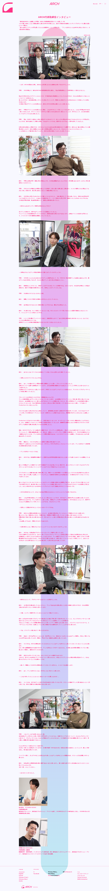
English (21, 873)
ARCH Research (67, 872)
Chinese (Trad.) (23, 877)
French (21, 875)
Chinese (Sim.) (23, 879)
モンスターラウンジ (82, 873)
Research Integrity (54, 875)
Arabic (21, 881)
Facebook (36, 873)
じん (78, 872)
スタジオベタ (81, 875)
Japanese (22, 872)
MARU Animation (82, 879)
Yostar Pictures (82, 877)
